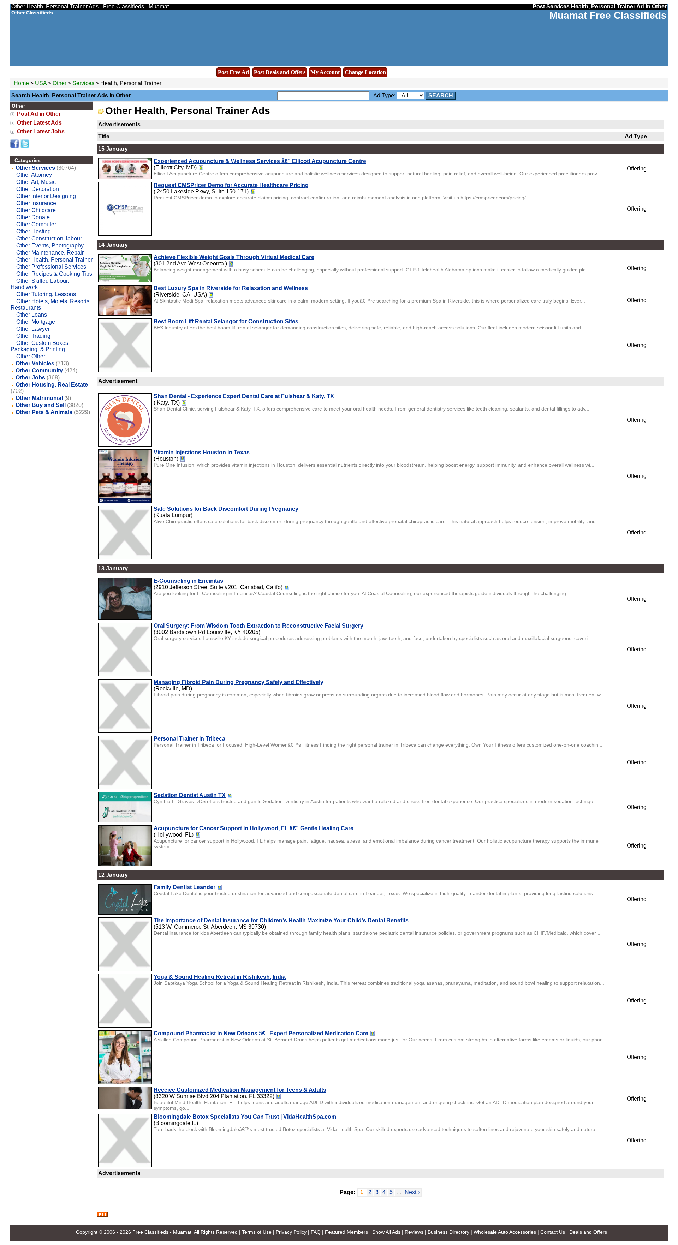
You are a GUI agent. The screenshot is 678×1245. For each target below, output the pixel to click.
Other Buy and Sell (41, 405)
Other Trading (33, 336)
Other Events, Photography (50, 246)
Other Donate (33, 217)
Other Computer (36, 224)
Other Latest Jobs (41, 131)
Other (60, 83)
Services (83, 83)
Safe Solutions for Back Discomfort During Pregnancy (226, 509)
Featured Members (346, 1232)
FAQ (316, 1232)
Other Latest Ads (39, 123)
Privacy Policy (291, 1232)
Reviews (414, 1232)
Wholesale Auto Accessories (505, 1232)
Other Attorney (34, 175)
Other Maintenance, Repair (50, 253)
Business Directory (448, 1232)
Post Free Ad (233, 72)
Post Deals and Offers (279, 72)
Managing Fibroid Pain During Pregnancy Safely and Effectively (238, 682)
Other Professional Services (51, 267)
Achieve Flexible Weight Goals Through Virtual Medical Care (234, 257)
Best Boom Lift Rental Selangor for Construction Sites (226, 321)
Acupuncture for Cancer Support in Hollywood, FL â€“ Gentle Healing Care (253, 828)
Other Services (35, 168)
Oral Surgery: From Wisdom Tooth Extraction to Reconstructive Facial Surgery (258, 626)
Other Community (39, 370)
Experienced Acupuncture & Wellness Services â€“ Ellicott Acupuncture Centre (260, 161)
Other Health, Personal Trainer (54, 260)
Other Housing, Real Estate (52, 385)
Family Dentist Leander (184, 887)
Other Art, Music (36, 182)
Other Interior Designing (46, 196)
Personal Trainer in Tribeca (189, 739)
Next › (412, 1192)
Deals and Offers (588, 1232)
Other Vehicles (35, 363)
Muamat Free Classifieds (608, 15)
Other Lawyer (33, 329)
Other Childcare (36, 210)
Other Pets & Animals (44, 412)
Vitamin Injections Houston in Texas (202, 452)
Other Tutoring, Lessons (46, 294)
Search (440, 95)
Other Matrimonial (39, 398)
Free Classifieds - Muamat (161, 1232)
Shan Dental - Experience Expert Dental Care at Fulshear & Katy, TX (244, 396)
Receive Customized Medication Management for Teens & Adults (240, 1090)
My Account (325, 72)
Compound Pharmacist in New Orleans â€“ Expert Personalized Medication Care (261, 1033)
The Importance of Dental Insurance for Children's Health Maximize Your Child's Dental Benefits (281, 920)
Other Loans (31, 315)
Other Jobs (30, 378)
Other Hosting (33, 231)
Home (21, 83)
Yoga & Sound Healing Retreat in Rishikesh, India (220, 977)
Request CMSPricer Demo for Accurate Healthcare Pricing (231, 185)
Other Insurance (36, 203)
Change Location (365, 72)
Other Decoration (37, 189)
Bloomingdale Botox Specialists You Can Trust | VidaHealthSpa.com (245, 1117)
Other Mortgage (35, 322)
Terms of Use (257, 1232)
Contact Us (552, 1232)
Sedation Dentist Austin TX (190, 795)
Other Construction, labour (49, 238)
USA (41, 83)
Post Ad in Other (39, 114)
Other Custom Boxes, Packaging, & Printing (40, 346)
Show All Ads (386, 1232)
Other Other (30, 356)
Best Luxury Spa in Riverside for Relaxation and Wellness (231, 288)
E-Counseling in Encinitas (188, 581)
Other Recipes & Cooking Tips (54, 274)
